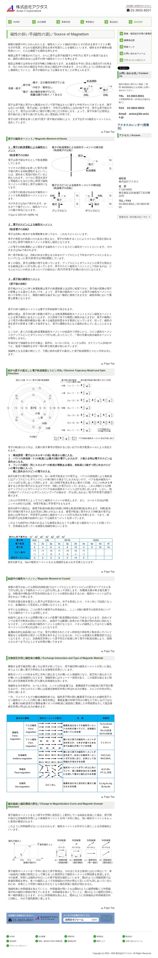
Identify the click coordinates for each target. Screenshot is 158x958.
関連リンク (129, 47)
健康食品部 (129, 40)
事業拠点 (90, 22)
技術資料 (138, 22)
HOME (16, 22)
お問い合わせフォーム (135, 53)
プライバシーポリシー (135, 60)
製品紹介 (114, 22)
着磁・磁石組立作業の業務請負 (137, 33)
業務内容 (66, 22)
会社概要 (41, 22)
